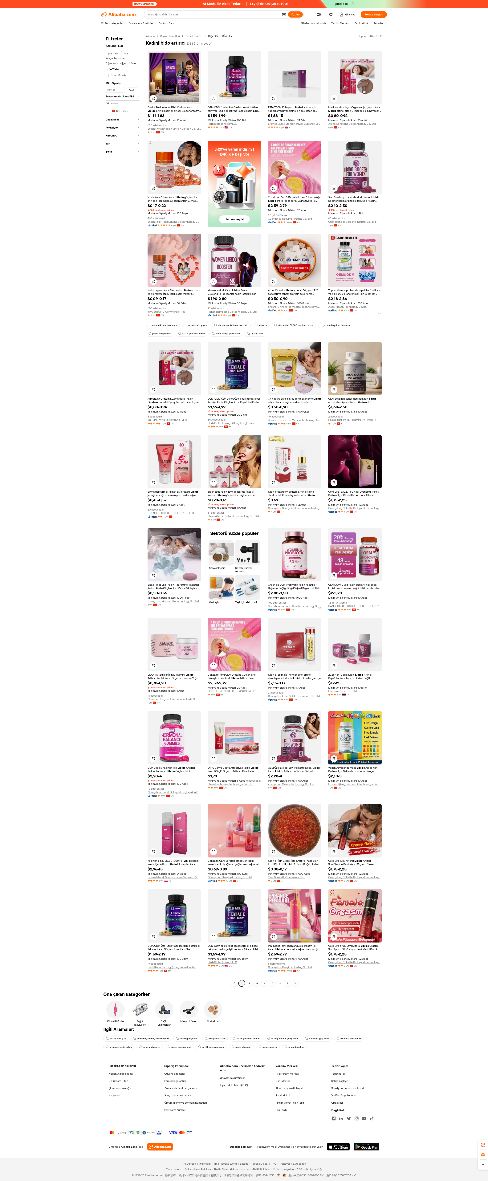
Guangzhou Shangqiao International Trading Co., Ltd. (294, 508)
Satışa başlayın (339, 1080)
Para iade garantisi (175, 1080)
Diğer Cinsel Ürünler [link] (220, 36)
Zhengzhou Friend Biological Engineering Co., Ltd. (174, 792)
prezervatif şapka (197, 325)
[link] (483, 1145)
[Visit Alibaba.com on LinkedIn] (341, 1118)
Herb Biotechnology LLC (222, 123)
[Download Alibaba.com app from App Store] (338, 1146)
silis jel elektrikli (217, 1038)
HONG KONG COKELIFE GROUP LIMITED (232, 691)
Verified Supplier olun (343, 1095)
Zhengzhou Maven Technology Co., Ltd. (291, 784)
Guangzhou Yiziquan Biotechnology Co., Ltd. (173, 601)
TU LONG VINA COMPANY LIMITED (168, 419)
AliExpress (190, 1163)
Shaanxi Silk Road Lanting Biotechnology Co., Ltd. (174, 221)
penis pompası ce (161, 333)
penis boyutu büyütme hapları (153, 1038)
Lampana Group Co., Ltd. (342, 691)
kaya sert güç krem (319, 1038)
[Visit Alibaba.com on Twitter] (349, 1118)
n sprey (263, 325)
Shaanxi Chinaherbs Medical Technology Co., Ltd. (294, 419)
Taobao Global (259, 1163)
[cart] (331, 15)
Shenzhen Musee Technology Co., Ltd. (230, 784)
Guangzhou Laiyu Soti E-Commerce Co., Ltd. (294, 696)
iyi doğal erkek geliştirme (284, 1038)
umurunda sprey (151, 1047)
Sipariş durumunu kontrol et (347, 1088)
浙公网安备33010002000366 (306, 1175)
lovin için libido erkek (121, 1047)
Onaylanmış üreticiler (232, 1077)
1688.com (205, 1163)
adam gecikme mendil (248, 1038)
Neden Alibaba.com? (121, 1073)
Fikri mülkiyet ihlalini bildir (290, 1102)
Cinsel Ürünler (193, 36)
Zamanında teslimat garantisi (181, 1088)
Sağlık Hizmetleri (170, 36)
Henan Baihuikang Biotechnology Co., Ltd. (232, 311)
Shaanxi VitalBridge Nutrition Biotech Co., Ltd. (174, 128)
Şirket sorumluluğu (120, 1088)
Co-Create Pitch (118, 1080)
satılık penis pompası (213, 1047)
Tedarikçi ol (338, 1073)
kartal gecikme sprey (193, 333)
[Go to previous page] (234, 983)
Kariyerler (114, 1095)
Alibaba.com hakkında (122, 1065)
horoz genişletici (188, 1038)
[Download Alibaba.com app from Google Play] (366, 1146)
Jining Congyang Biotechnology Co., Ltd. (352, 123)
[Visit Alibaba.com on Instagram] (356, 1118)
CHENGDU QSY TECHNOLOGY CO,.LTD (171, 513)
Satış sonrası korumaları (178, 1095)
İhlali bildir (281, 1109)
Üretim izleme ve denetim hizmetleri (185, 1102)
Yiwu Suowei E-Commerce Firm (166, 311)
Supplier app (238, 1146)
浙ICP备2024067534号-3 (341, 1175)
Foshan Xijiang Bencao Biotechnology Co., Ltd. (355, 784)
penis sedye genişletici (228, 333)
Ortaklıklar (337, 1102)
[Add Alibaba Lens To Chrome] (160, 1146)
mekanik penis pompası (164, 325)
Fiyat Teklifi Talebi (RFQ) (234, 1085)
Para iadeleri (283, 1095)
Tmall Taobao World (225, 1163)
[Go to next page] (295, 983)
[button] (284, 14)
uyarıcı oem (257, 333)
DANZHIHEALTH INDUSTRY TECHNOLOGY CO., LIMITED (355, 606)
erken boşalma (296, 1047)
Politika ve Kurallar (174, 1109)
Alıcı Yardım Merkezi (287, 1073)
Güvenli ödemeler (174, 1073)
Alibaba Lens (129, 1146)
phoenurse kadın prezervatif (233, 325)
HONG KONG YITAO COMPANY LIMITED (352, 419)
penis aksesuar (243, 1047)
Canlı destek (283, 1080)
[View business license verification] (278, 1175)
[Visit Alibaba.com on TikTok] (371, 1118)
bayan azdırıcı (269, 1047)
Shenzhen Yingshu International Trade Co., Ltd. (174, 699)
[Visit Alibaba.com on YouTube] (364, 1118)
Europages (299, 1163)
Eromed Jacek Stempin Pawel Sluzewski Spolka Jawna (294, 123)
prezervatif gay (118, 1038)
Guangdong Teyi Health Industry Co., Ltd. (352, 221)
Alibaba (150, 36)
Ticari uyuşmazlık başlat (289, 1088)
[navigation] (122, 510)
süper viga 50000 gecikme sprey (295, 325)
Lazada (244, 1163)
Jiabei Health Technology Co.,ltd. (347, 306)
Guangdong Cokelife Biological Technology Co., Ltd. (355, 508)
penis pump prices (181, 1047)
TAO (273, 1163)
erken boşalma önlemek (337, 325)
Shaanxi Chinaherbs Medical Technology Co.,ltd (294, 306)
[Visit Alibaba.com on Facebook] (333, 1118)
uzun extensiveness (350, 1038)
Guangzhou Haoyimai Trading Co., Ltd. (290, 218)
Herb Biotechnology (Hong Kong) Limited (232, 423)
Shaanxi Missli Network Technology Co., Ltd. (233, 516)
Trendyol (284, 1163)
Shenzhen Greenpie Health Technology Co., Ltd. (294, 606)
